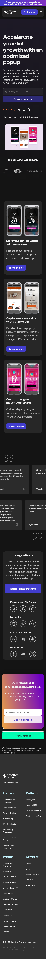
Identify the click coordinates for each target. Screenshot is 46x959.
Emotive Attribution (10, 871)
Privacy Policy (31, 885)
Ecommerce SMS (9, 807)
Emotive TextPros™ (10, 882)
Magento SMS (31, 805)
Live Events (7, 915)
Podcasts (6, 932)
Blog (28, 869)
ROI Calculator (8, 910)
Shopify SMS (31, 799)
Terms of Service (32, 874)
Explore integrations (23, 588)
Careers (29, 863)
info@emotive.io (10, 782)
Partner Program (9, 921)
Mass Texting (8, 818)
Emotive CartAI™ (9, 877)
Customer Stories (10, 899)
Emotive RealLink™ (10, 888)
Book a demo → (16, 267)
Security (29, 880)
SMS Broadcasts (9, 824)
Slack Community (10, 926)
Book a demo (29, 12)
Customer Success (10, 904)
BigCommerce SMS (33, 816)
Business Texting (9, 813)
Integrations (8, 893)
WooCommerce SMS (34, 810)
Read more (37, 4)
